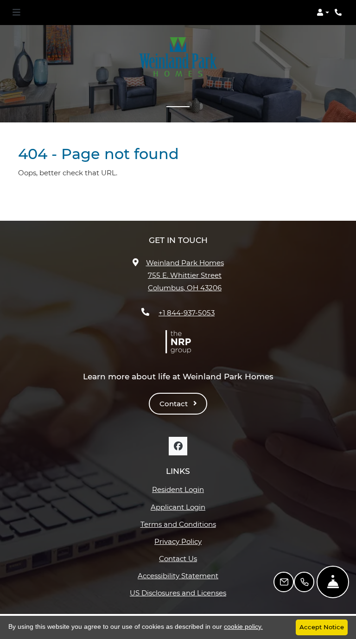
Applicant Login (188, 506)
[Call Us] (304, 582)
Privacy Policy (190, 541)
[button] (323, 12)
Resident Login (189, 489)
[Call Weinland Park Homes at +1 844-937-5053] (339, 12)
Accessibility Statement (182, 575)
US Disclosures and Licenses (178, 592)
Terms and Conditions (183, 524)
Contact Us (178, 558)
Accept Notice (321, 627)
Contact (174, 403)
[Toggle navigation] (16, 12)
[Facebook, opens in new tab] (178, 446)
